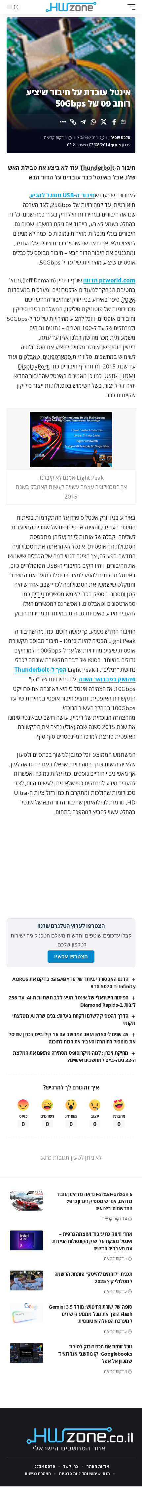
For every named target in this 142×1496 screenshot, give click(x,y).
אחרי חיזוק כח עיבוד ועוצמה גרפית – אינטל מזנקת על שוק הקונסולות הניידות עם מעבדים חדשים (92, 1241)
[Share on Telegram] (83, 122)
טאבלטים (29, 357)
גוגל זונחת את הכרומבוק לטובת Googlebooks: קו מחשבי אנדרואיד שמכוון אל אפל (95, 1353)
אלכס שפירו (119, 137)
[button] (129, 7)
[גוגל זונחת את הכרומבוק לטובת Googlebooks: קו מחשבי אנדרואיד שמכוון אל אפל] (26, 1353)
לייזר (73, 537)
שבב (45, 584)
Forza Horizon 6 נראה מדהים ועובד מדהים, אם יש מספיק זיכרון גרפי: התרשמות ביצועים (94, 1201)
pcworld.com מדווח (109, 280)
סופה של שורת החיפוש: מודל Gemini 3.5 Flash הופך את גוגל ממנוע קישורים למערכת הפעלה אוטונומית (90, 1314)
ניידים (37, 594)
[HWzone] (71, 7)
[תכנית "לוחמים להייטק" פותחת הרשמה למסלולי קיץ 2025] (26, 1280)
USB (109, 376)
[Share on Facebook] (114, 122)
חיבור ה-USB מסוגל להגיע (62, 195)
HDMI (127, 376)
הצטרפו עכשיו (71, 956)
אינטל (128, 299)
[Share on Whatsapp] (93, 122)
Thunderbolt (97, 167)
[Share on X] (103, 122)
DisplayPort (33, 366)
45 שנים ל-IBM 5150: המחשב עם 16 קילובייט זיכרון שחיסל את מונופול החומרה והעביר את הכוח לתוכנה (71, 1038)
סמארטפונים (57, 357)
